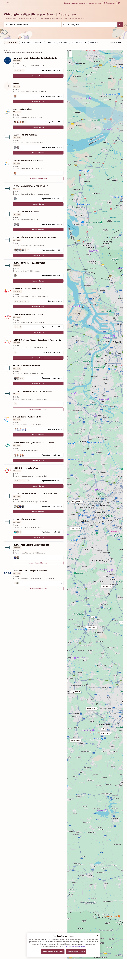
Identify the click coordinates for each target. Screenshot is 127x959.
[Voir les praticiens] (38, 173)
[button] (106, 586)
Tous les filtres (12, 42)
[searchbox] (32, 24)
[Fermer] (97, 935)
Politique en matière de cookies (74, 946)
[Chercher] (120, 24)
